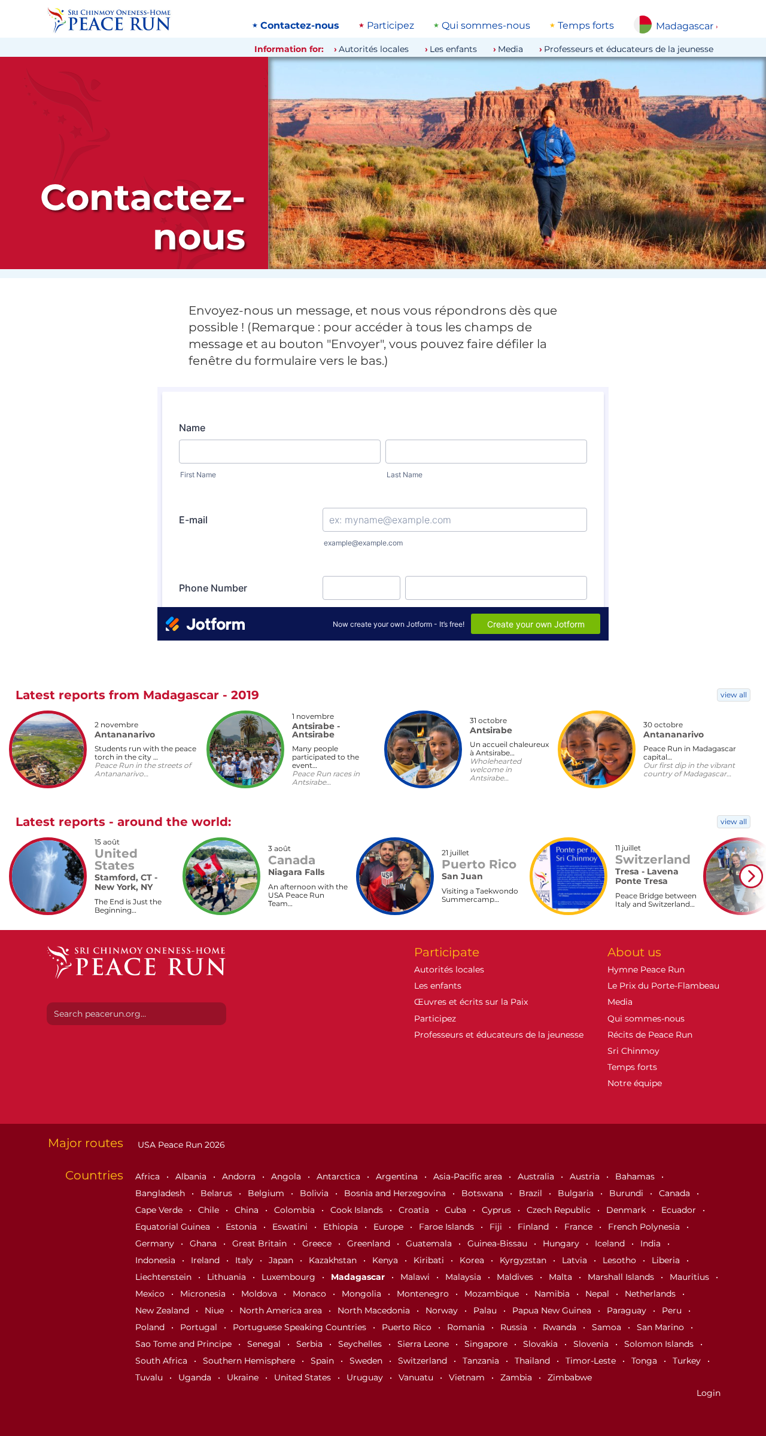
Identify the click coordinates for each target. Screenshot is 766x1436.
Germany (156, 1243)
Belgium (267, 1193)
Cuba (457, 1210)
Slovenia (592, 1344)
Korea (473, 1260)
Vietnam (468, 1377)
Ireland (206, 1260)
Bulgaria (577, 1193)
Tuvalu (150, 1377)
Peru (673, 1310)
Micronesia (204, 1293)
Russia (515, 1327)
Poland (151, 1327)
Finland (534, 1226)
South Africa (162, 1360)
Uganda (196, 1377)
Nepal (598, 1293)
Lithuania (227, 1277)
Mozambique (492, 1293)
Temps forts (586, 25)
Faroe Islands (447, 1226)
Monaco (311, 1293)
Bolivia (315, 1193)
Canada (675, 1193)
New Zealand (163, 1310)
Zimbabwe (570, 1377)
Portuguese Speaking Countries (301, 1327)
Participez (390, 25)
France (579, 1226)
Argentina (398, 1176)
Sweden (367, 1360)
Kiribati (430, 1260)
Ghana (204, 1243)
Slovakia (541, 1344)
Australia (537, 1176)
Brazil (532, 1193)
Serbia (310, 1344)
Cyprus (497, 1210)
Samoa (608, 1327)
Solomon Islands (660, 1344)
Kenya (386, 1260)
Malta (561, 1277)
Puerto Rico (408, 1327)
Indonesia (156, 1260)
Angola (287, 1176)
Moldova (260, 1293)
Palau (486, 1310)
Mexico (151, 1293)
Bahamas (636, 1176)
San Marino (661, 1327)
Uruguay (365, 1377)
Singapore (487, 1344)
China (248, 1210)
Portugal (200, 1327)
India (651, 1243)
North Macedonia (375, 1310)
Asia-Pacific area (468, 1176)
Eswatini (291, 1226)
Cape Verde (160, 1210)
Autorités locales (374, 49)
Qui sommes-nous (486, 25)
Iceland (611, 1243)
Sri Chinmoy (633, 1050)
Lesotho (621, 1260)
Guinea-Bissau (498, 1243)
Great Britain (260, 1243)
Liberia (667, 1260)
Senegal (265, 1344)
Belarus (217, 1193)
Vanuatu (417, 1377)
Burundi (627, 1193)
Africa (148, 1176)
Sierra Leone (424, 1344)
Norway (442, 1310)
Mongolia (363, 1293)
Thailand (533, 1360)
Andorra (240, 1176)
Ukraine (244, 1377)
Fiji (497, 1226)
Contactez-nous (299, 25)
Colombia (295, 1210)
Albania (192, 1176)
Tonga (645, 1360)
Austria (586, 1176)
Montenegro (424, 1293)
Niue (215, 1310)
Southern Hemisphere (250, 1360)
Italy (245, 1260)
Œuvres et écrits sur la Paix (471, 1001)
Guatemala (430, 1243)
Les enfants (453, 49)
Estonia (242, 1226)
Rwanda (561, 1327)
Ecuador (679, 1210)
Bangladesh (161, 1193)
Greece (318, 1243)
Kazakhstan (334, 1260)
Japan (282, 1260)
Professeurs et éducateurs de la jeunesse (628, 49)
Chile (209, 1210)
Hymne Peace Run (646, 969)
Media (510, 49)
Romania (467, 1327)
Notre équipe (634, 1083)
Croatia (415, 1210)
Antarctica (340, 1176)
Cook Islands (357, 1210)
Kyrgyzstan (524, 1260)
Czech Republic (560, 1210)
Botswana (483, 1193)
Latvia (575, 1260)
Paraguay (628, 1310)
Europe (389, 1226)
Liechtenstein (164, 1277)
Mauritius (691, 1277)
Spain (323, 1360)
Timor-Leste (592, 1360)
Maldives (516, 1277)
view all (734, 694)
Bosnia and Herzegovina (396, 1193)
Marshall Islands (622, 1277)
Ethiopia (341, 1226)
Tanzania (482, 1360)
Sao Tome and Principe (184, 1344)
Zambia (517, 1377)
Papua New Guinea (553, 1310)
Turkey (688, 1360)
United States (303, 1377)
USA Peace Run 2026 (180, 1144)
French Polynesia (645, 1226)
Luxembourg (290, 1277)
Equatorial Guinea (173, 1226)
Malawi (416, 1277)
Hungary (562, 1243)
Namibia (553, 1293)
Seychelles (361, 1344)
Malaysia (464, 1277)
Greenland (370, 1243)
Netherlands (651, 1293)
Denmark (627, 1210)
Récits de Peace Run (649, 1034)
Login (709, 1393)
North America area (281, 1310)
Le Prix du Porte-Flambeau (663, 985)
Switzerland (423, 1360)
